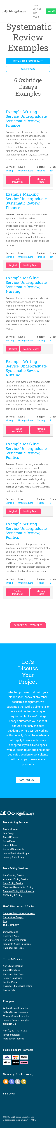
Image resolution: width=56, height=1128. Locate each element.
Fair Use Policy (10, 982)
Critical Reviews (11, 837)
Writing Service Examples (15, 1008)
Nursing (41, 340)
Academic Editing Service (15, 879)
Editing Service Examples (15, 1012)
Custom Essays (10, 829)
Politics (40, 502)
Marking (10, 256)
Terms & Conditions (12, 978)
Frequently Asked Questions (17, 944)
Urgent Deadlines (11, 970)
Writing (9, 170)
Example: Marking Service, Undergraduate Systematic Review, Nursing (26, 284)
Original (13, 265)
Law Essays (8, 833)
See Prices (28, 68)
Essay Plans (9, 841)
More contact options (13, 1038)
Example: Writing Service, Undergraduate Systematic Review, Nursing (26, 368)
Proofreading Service (13, 875)
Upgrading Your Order (13, 974)
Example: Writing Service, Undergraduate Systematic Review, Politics (26, 530)
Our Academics (10, 932)
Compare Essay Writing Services (19, 913)
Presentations (10, 845)
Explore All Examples (28, 625)
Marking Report (41, 180)
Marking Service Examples (16, 1016)
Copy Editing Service (13, 883)
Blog (5, 921)
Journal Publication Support (16, 853)
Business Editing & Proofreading (19, 891)
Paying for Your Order (13, 948)
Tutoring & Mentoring (13, 857)
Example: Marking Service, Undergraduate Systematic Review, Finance (26, 201)
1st (51, 170)
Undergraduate (25, 170)
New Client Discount (13, 966)
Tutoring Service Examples (16, 1020)
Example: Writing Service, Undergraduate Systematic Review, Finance (26, 118)
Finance (41, 170)
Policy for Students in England (17, 986)
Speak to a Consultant (28, 61)
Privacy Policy (9, 990)
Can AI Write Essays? (13, 917)
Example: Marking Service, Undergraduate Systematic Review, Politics (26, 450)
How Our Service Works (14, 940)
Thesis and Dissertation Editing (18, 887)
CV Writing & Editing (12, 895)
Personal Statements (13, 849)
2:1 (51, 340)
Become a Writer (11, 936)
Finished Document (17, 180)
